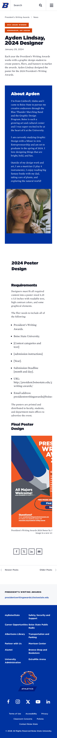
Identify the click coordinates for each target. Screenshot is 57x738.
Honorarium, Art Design (18, 30)
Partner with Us (13, 643)
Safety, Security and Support (39, 617)
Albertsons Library (15, 634)
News (35, 17)
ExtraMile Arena (37, 659)
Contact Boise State (28, 724)
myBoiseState (12, 615)
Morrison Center (37, 643)
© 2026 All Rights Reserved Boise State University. (28, 731)
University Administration (13, 661)
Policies (40, 719)
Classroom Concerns (23, 719)
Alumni (8, 650)
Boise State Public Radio (38, 626)
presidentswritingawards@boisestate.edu (27, 597)
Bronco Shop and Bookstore (38, 651)
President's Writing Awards (17, 17)
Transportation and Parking (39, 636)
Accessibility (31, 714)
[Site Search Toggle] (40, 5)
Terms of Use (15, 714)
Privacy (44, 714)
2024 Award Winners (17, 25)
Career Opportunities (16, 624)
